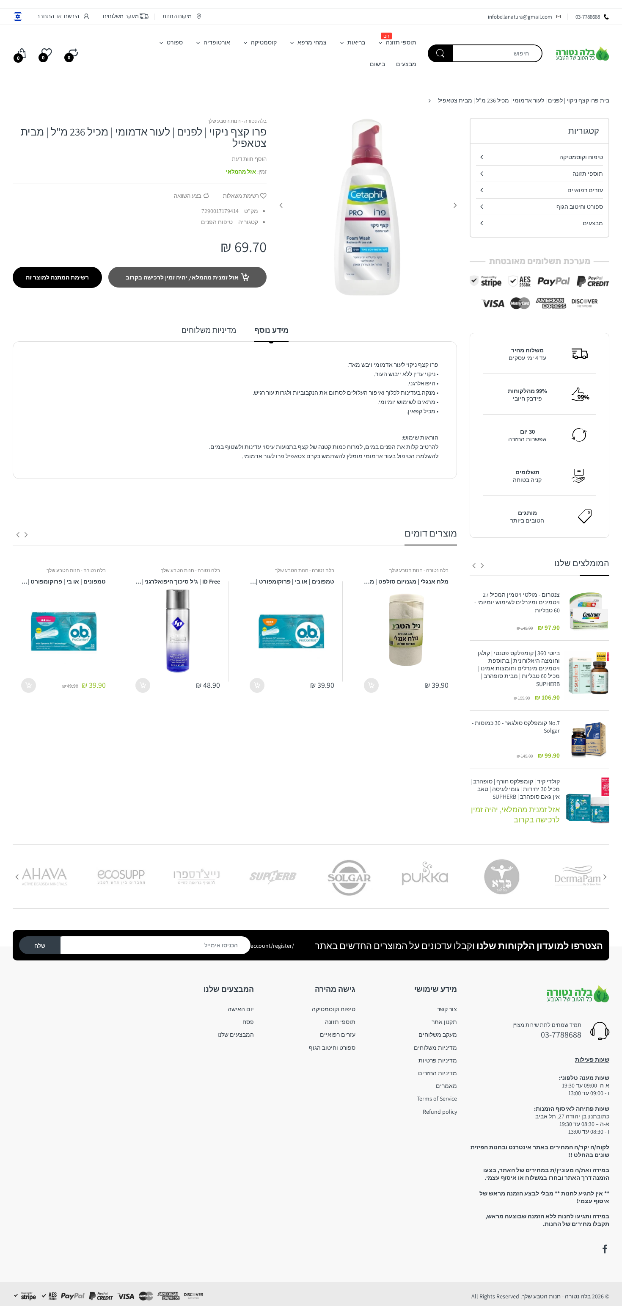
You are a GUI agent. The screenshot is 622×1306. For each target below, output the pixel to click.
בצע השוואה (187, 195)
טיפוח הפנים (217, 222)
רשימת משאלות (241, 195)
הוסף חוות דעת (249, 159)
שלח (39, 945)
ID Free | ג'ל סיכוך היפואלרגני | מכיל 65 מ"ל (177, 581)
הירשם (71, 16)
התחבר (45, 16)
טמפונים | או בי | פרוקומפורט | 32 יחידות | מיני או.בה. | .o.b (63, 581)
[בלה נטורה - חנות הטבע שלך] (582, 53)
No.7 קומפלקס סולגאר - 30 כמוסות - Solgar (516, 726)
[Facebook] (604, 1249)
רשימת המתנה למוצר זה (57, 277)
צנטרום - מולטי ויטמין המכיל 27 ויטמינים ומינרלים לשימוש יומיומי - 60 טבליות (517, 602)
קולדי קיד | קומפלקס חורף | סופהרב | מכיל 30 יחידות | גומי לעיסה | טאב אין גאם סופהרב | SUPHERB (515, 789)
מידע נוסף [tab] (271, 330)
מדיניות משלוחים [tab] (209, 330)
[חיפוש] (440, 53)
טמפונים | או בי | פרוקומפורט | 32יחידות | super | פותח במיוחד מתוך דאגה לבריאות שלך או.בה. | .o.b (292, 581)
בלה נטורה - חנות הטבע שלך (237, 121)
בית (604, 100)
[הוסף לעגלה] (371, 685)
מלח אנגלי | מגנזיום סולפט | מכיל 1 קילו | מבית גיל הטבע (406, 581)
